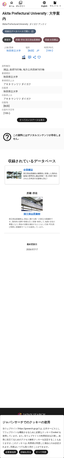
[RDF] (24, 57)
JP (37, 50)
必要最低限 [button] (11, 452)
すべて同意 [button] (41, 452)
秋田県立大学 (14, 50)
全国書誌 (28, 169)
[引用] (30, 57)
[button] (56, 4)
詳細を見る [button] (26, 452)
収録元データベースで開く (17, 31)
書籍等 (7, 40)
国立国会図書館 (32, 214)
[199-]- (49, 50)
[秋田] (31, 50)
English (44, 6)
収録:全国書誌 (51, 40)
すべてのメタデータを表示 (32, 120)
